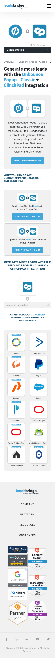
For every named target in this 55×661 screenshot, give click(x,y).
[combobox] (27, 305)
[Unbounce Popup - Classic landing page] (15, 31)
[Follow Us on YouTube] (37, 639)
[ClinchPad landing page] (39, 31)
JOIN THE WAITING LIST (27, 160)
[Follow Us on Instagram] (16, 639)
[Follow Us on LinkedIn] (27, 639)
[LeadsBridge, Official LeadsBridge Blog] (15, 6)
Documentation (15, 50)
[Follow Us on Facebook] (6, 639)
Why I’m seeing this (40, 45)
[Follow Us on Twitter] (48, 639)
